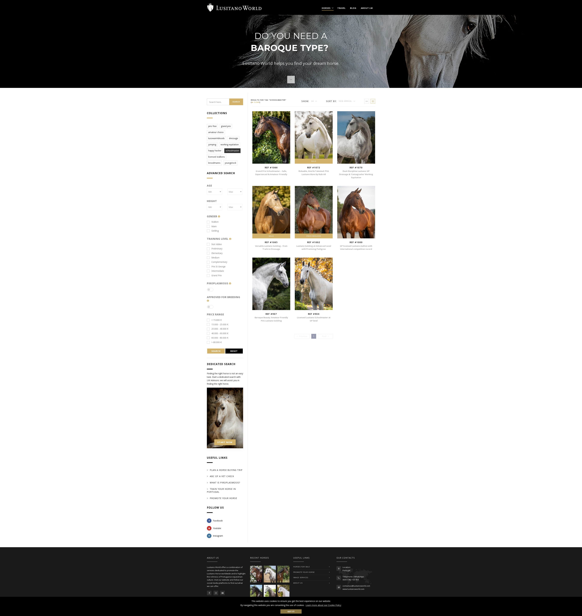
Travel (341, 8)
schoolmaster (232, 150)
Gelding (215, 230)
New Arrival (346, 101)
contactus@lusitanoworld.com (356, 585)
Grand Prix (216, 275)
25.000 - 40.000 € (219, 328)
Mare (214, 226)
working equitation (230, 144)
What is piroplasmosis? (225, 482)
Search (236, 101)
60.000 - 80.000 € (219, 337)
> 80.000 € (216, 342)
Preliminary (216, 248)
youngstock (230, 162)
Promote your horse (223, 498)
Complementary (219, 261)
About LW (367, 8)
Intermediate (217, 270)
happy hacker (214, 150)
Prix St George (218, 266)
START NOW (224, 442)
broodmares (214, 162)
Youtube (217, 528)
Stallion (215, 221)
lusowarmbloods (216, 138)
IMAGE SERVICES (300, 577)
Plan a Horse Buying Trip (226, 470)
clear (256, 102)
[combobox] (214, 192)
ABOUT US (298, 583)
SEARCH (216, 351)
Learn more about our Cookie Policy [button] (323, 605)
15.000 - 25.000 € (219, 324)
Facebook (218, 520)
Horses (326, 8)
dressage (233, 138)
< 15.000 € (216, 320)
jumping (212, 144)
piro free (212, 126)
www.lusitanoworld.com (353, 589)
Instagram (218, 535)
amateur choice (216, 132)
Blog (353, 8)
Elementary (216, 253)
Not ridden (216, 244)
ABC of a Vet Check (222, 476)
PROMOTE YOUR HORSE (304, 572)
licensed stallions (216, 156)
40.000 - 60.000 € (219, 333)
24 (312, 101)
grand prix (226, 126)
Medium (215, 257)
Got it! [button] (291, 611)
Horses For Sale (301, 567)
